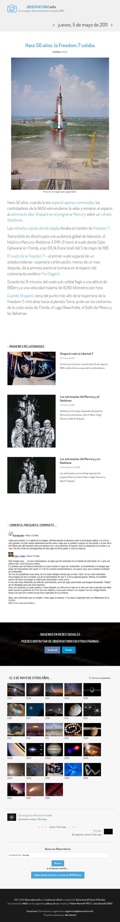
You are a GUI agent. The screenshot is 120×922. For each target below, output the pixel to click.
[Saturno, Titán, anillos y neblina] (92, 689)
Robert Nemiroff (77, 903)
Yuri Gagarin (50, 273)
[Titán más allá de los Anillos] (92, 729)
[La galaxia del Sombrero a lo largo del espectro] (35, 749)
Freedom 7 (101, 228)
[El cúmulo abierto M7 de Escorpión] (35, 769)
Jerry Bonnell (99, 903)
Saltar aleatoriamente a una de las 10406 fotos (57, 875)
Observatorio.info (33, 899)
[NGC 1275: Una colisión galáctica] (16, 769)
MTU (88, 903)
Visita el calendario (100, 678)
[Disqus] (60, 567)
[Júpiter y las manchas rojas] (54, 749)
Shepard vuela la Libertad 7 (76, 353)
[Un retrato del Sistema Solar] (92, 769)
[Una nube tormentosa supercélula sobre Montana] (16, 729)
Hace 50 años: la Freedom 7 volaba (60, 45)
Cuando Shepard (20, 295)
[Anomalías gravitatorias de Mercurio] (73, 709)
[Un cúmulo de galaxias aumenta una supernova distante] (92, 709)
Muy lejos (97, 830)
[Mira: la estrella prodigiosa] (73, 749)
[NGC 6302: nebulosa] (92, 749)
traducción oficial (53, 899)
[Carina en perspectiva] (73, 689)
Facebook (52, 649)
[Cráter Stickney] (16, 709)
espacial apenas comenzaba (72, 202)
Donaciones (32, 911)
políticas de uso (52, 903)
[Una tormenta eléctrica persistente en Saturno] (16, 749)
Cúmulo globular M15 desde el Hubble (35, 815)
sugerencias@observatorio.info (79, 911)
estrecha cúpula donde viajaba (36, 228)
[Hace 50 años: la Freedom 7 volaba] (54, 729)
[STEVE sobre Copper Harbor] (54, 689)
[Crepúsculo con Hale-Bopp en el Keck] (35, 789)
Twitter (68, 649)
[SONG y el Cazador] (54, 709)
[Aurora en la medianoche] (16, 789)
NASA (64, 51)
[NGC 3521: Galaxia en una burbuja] (35, 689)
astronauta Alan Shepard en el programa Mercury (48, 214)
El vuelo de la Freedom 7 (26, 256)
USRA (109, 903)
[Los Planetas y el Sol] (73, 769)
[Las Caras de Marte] (73, 729)
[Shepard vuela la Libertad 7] (54, 769)
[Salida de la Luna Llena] (35, 729)
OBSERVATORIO (38, 6)
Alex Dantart (70, 914)
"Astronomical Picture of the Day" (90, 899)
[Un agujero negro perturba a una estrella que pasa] (16, 689)
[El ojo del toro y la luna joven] (35, 709)
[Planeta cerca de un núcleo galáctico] (54, 789)
